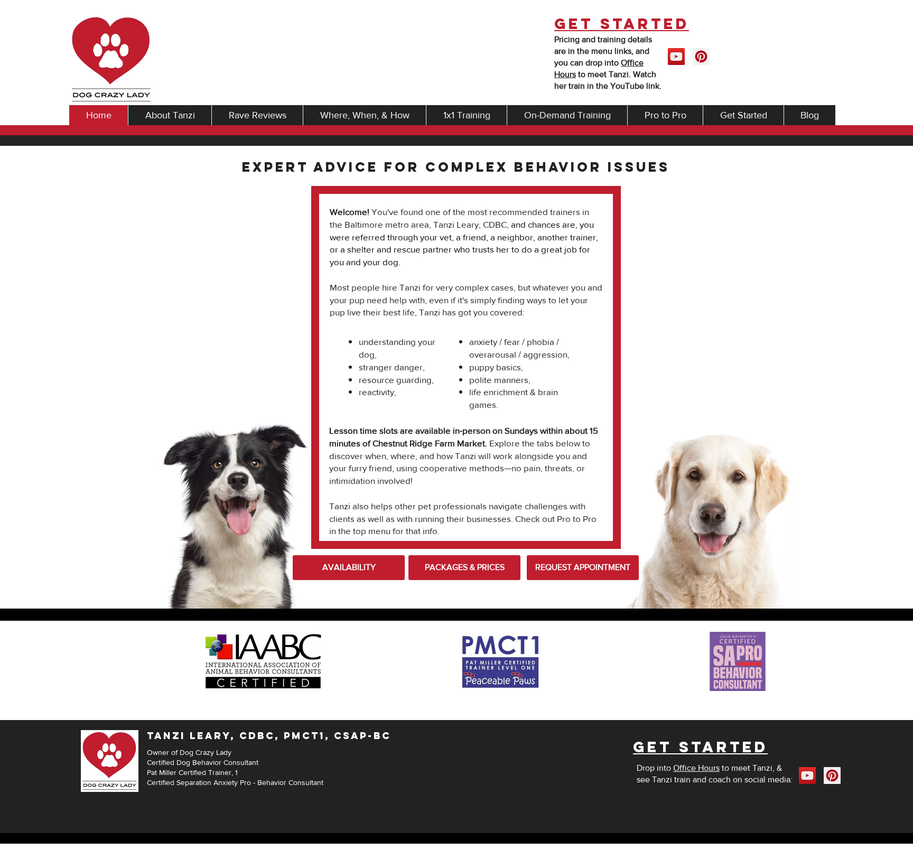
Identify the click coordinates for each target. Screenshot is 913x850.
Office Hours (696, 767)
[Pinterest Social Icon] (701, 56)
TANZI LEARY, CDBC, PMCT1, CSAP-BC (269, 736)
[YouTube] (676, 56)
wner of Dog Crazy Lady (192, 752)
